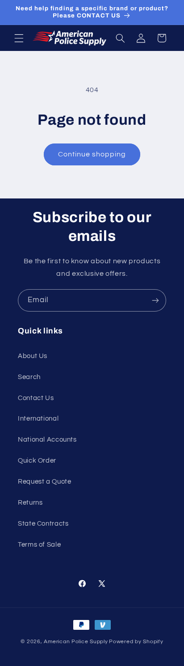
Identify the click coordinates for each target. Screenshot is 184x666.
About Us (32, 356)
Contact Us (36, 398)
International (38, 418)
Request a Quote (44, 481)
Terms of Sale (39, 544)
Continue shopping (92, 154)
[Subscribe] (155, 300)
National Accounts (47, 439)
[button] (18, 38)
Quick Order (37, 460)
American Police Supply (76, 641)
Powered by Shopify (136, 641)
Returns (30, 502)
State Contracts (43, 523)
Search (29, 377)
